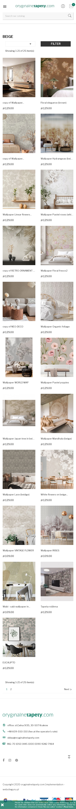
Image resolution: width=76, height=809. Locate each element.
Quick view (29, 91)
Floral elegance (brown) (53, 102)
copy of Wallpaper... (13, 102)
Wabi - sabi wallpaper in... (16, 606)
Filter (56, 43)
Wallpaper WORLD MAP (16, 382)
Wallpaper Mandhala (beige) (56, 438)
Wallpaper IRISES (50, 550)
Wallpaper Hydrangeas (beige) (57, 158)
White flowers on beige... (54, 494)
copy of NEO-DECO (13, 326)
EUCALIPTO (9, 662)
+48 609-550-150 (17, 731)
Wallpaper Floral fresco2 (54, 270)
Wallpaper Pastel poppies (55, 382)
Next (68, 689)
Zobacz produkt (11, 107)
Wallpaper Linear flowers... (17, 214)
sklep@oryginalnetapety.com (23, 737)
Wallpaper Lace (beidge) (16, 494)
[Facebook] (3, 761)
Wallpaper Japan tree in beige (19, 438)
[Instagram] (9, 761)
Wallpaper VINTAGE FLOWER (18, 550)
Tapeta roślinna (49, 606)
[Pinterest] (16, 761)
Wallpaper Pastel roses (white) (57, 214)
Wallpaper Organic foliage (55, 326)
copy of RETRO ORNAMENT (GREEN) (19, 270)
